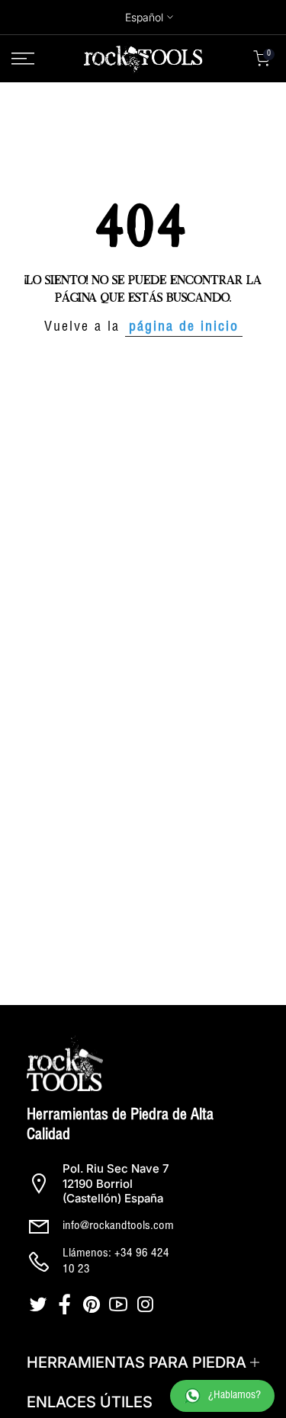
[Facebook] (66, 1304)
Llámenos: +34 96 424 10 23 (116, 1262)
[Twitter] (40, 1304)
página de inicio (184, 327)
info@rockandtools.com (118, 1226)
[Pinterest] (93, 1304)
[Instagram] (146, 1304)
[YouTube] (120, 1304)
